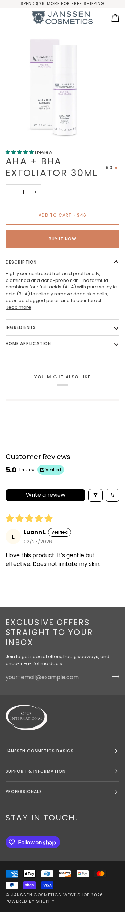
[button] (20, 152)
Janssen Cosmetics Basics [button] (40, 751)
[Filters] (95, 495)
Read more (18, 307)
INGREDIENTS (21, 327)
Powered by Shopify (30, 901)
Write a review (45, 495)
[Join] (113, 676)
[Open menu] (16, 18)
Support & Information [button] (36, 771)
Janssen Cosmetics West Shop (50, 895)
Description (21, 262)
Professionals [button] (24, 792)
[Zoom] (13, 126)
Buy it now (63, 239)
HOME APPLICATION (28, 343)
